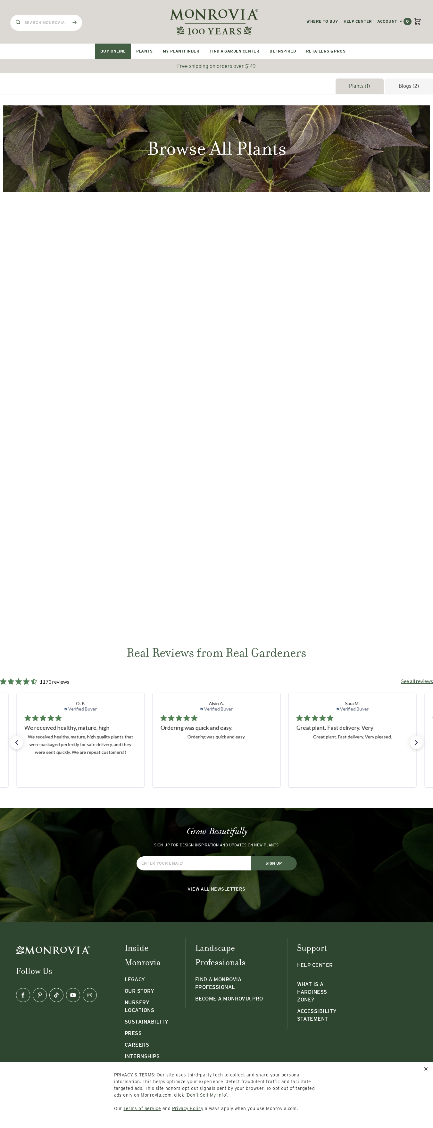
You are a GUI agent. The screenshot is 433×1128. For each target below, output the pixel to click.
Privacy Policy (188, 1108)
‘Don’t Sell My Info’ (207, 1095)
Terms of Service (142, 1108)
